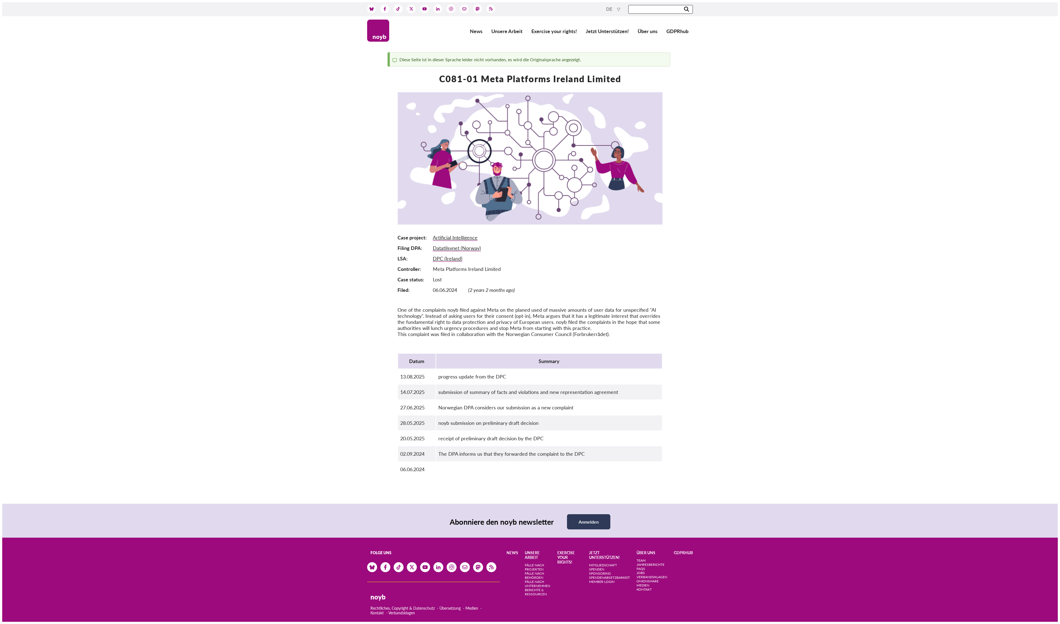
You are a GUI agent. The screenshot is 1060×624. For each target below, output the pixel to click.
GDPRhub (677, 31)
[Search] (686, 9)
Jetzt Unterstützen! (607, 31)
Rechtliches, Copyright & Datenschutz (402, 608)
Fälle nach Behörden (534, 575)
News (476, 31)
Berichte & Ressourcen (536, 592)
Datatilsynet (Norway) (457, 248)
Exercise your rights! (554, 31)
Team (641, 560)
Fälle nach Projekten (534, 567)
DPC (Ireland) (447, 258)
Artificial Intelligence (455, 237)
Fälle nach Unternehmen (537, 584)
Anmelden (589, 521)
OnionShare (648, 581)
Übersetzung (450, 608)
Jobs (641, 573)
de (610, 9)
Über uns (648, 31)
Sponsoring (600, 573)
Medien (471, 608)
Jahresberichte (650, 564)
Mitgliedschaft (603, 565)
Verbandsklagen (401, 612)
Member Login (601, 582)
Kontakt (377, 612)
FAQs (641, 569)
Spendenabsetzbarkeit (609, 577)
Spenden (596, 569)
